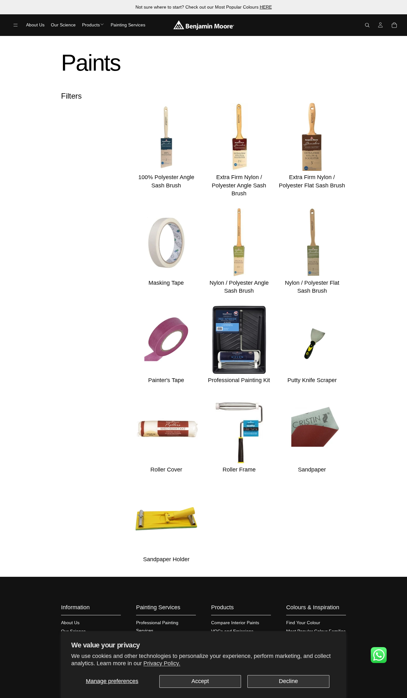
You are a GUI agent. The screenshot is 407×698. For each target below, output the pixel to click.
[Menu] (15, 25)
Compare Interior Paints (235, 622)
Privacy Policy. (161, 663)
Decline (288, 681)
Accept (200, 681)
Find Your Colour (303, 622)
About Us (70, 622)
